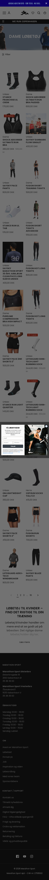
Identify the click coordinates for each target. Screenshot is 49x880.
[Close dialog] (46, 426)
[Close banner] (46, 3)
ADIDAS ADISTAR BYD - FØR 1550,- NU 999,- (24, 3)
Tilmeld (12, 446)
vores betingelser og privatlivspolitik (11, 452)
